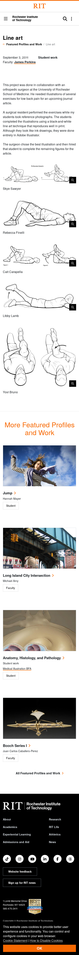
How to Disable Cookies (46, 940)
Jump (7, 493)
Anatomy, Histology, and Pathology (32, 658)
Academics (10, 827)
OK (39, 948)
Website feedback (20, 871)
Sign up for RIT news (22, 883)
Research (55, 819)
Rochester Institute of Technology (25, 18)
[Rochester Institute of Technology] (39, 6)
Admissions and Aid (16, 842)
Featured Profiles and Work (24, 44)
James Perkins (25, 62)
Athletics (55, 834)
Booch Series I (15, 746)
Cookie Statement (15, 940)
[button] (5, 19)
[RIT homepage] (31, 806)
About (7, 819)
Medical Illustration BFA (17, 668)
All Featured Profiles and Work (38, 773)
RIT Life (54, 827)
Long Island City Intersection (26, 575)
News (52, 842)
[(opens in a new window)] (7, 859)
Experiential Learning (17, 834)
